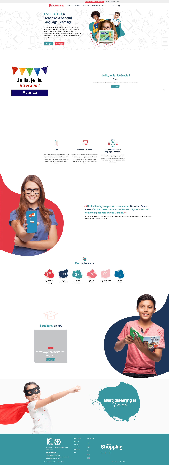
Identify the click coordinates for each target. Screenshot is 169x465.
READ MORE (51, 359)
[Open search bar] (109, 5)
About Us (69, 5)
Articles (51, 348)
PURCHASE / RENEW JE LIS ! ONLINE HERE (94, 1)
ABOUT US (76, 441)
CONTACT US (77, 449)
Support (113, 1)
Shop (103, 5)
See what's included (44, 101)
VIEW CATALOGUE (71, 43)
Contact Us (95, 5)
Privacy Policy (122, 461)
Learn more (56, 167)
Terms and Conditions (116, 461)
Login (117, 1)
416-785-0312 (58, 457)
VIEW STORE (49, 43)
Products (77, 5)
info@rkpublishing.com (54, 458)
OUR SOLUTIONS (60, 43)
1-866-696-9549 (65, 457)
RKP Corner (86, 5)
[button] (36, 346)
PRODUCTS (76, 444)
